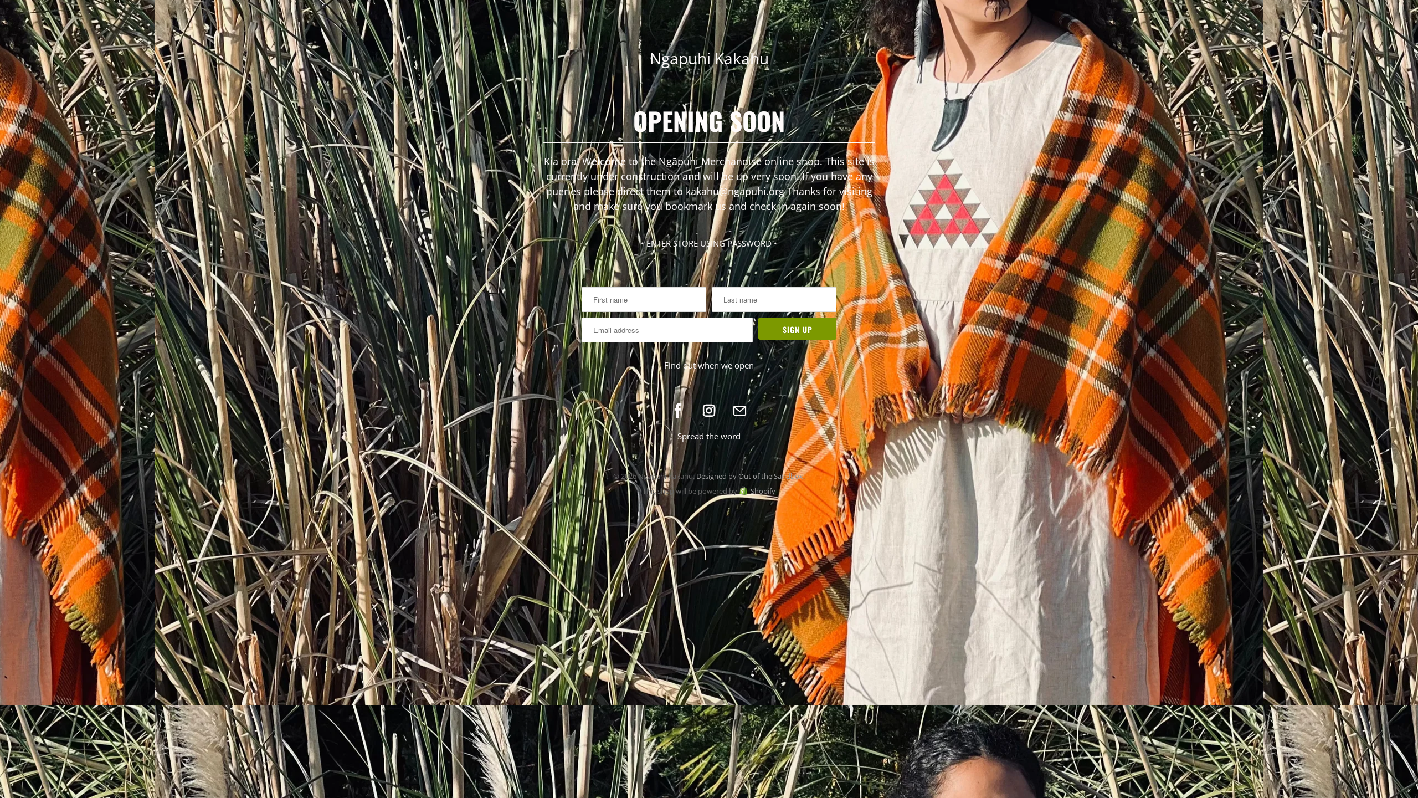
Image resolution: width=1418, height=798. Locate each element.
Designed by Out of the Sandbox (749, 476)
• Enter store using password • (709, 243)
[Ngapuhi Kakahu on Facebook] (678, 410)
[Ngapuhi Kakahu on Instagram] (709, 410)
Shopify (763, 491)
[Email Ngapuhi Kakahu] (740, 410)
